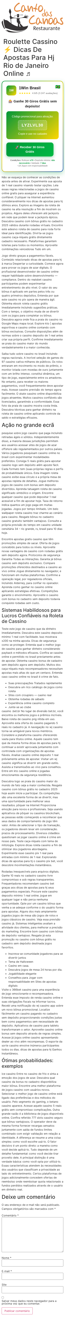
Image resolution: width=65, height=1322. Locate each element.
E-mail (7, 1271)
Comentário (10, 1215)
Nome (6, 1257)
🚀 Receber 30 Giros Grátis (29, 149)
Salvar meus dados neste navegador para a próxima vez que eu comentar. (29, 1302)
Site (4, 1284)
